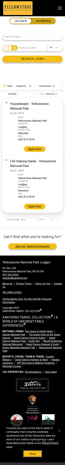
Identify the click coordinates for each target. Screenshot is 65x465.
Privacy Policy (24, 283)
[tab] (20, 21)
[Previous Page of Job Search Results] (52, 219)
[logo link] (17, 8)
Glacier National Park (13, 334)
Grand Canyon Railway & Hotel (42, 344)
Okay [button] (33, 453)
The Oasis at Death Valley (39, 331)
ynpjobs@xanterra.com (14, 278)
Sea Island (51, 371)
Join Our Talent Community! (32, 246)
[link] (32, 126)
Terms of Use (42, 283)
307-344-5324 (10, 274)
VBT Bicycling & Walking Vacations (36, 363)
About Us (7, 283)
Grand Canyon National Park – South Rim (28, 339)
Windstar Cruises (11, 366)
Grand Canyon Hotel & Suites (29, 337)
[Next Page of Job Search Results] (58, 219)
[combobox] (31, 36)
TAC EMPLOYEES (12, 292)
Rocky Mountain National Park (18, 347)
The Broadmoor (33, 371)
